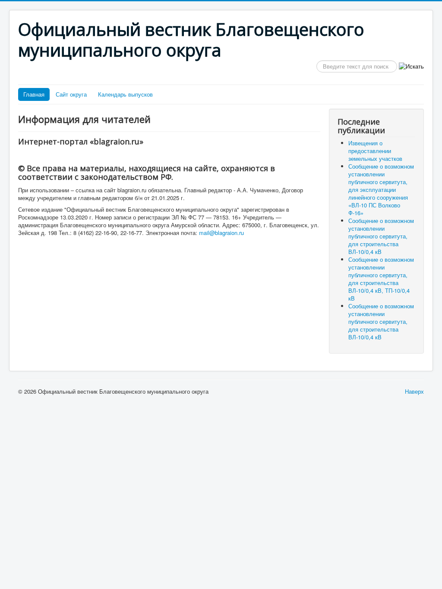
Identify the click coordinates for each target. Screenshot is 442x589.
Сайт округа (71, 94)
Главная (33, 94)
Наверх (414, 391)
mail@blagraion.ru (221, 233)
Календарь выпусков (125, 94)
